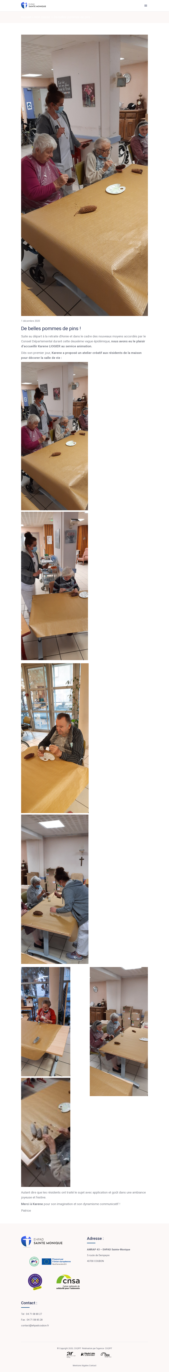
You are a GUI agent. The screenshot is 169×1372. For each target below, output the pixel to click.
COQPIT (108, 1348)
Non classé (42, 17)
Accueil (26, 17)
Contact (92, 1365)
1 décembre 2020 (30, 320)
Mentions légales (81, 1365)
